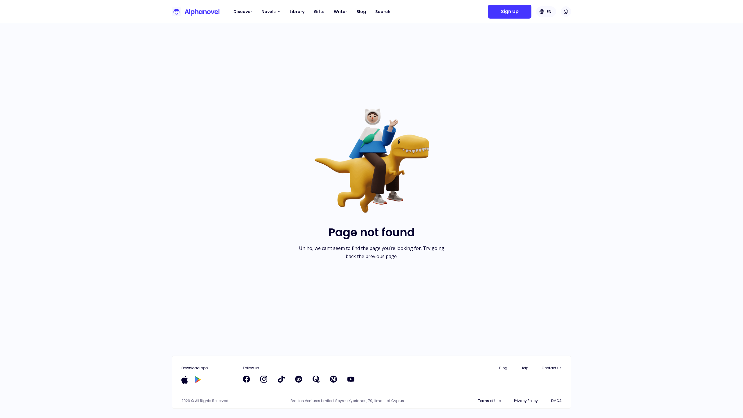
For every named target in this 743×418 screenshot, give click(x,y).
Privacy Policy (526, 400)
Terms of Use (489, 400)
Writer (340, 12)
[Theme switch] (566, 11)
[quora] (316, 379)
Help (524, 367)
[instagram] (263, 379)
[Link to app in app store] (184, 380)
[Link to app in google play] (198, 379)
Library (297, 12)
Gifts (319, 12)
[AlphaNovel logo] (195, 11)
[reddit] (298, 379)
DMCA (556, 400)
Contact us (552, 367)
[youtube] (350, 379)
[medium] (333, 379)
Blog (361, 12)
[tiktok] (281, 379)
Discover (242, 12)
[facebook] (246, 379)
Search (382, 12)
